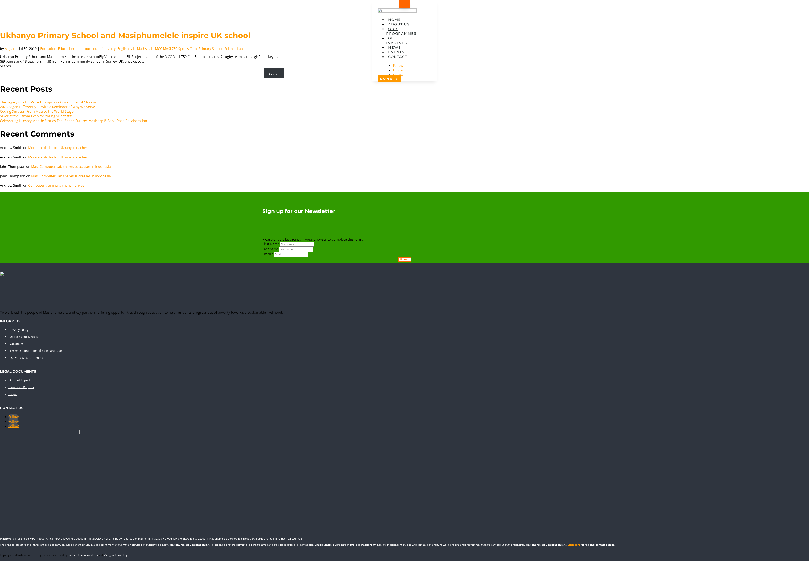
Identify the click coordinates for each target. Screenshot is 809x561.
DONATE (389, 79)
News (394, 48)
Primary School (210, 48)
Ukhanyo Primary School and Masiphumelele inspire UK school (125, 35)
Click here (574, 544)
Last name (270, 249)
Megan (10, 48)
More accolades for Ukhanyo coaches (58, 147)
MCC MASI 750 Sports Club (176, 48)
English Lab (126, 48)
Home (394, 20)
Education (48, 48)
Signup (404, 259)
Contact (397, 57)
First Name (271, 244)
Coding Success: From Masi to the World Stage (37, 111)
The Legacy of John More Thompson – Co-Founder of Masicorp (49, 102)
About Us (399, 24)
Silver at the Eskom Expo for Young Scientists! (36, 116)
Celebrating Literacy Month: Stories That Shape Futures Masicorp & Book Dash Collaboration (73, 120)
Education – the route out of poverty (87, 48)
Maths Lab (145, 48)
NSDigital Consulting (115, 555)
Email (268, 254)
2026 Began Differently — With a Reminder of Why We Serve (47, 106)
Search (5, 66)
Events (396, 52)
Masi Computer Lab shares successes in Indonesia (71, 166)
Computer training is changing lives (56, 185)
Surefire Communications (83, 555)
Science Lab (233, 48)
